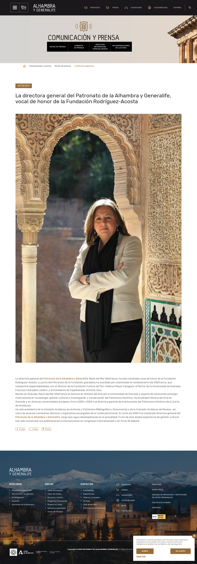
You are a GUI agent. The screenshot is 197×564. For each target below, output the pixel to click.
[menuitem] (178, 7)
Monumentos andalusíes (22, 494)
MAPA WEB (156, 484)
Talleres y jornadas (91, 497)
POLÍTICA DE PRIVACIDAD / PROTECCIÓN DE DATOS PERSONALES (169, 496)
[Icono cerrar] (194, 536)
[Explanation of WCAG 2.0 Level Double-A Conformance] (170, 516)
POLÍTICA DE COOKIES (161, 502)
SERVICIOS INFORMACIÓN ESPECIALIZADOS (100, 46)
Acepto (145, 551)
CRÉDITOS (156, 508)
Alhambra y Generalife (22, 490)
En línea (86, 501)
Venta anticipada (55, 490)
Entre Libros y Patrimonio (94, 508)
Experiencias (88, 494)
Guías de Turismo (55, 512)
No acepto (180, 551)
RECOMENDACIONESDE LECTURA (121, 47)
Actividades (88, 490)
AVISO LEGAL (158, 490)
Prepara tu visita (55, 504)
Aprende (15, 501)
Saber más (141, 556)
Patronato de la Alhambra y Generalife (66, 378)
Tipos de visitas (55, 494)
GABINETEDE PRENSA (79, 47)
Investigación (18, 497)
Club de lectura (90, 504)
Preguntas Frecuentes (57, 501)
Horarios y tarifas (55, 497)
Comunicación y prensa (40, 66)
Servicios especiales (57, 508)
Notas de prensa (58, 47)
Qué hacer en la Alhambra (23, 504)
